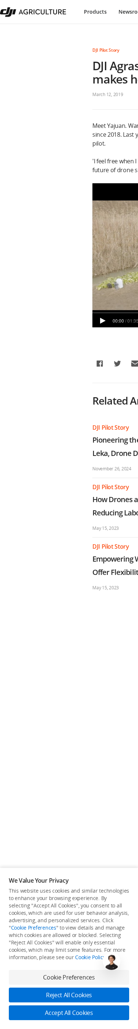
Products (95, 11)
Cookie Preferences (33, 927)
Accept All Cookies (69, 1013)
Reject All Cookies (69, 995)
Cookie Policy (90, 957)
